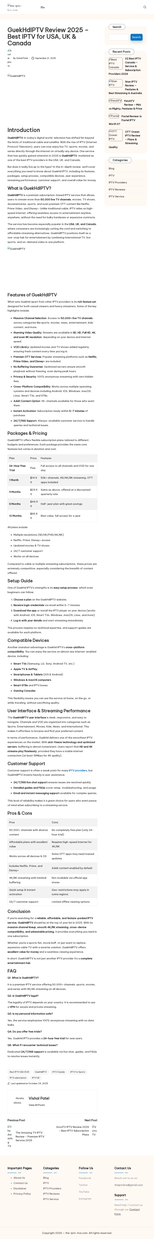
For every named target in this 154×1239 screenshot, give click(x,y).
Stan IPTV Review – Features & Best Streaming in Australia (125, 87)
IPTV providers (78, 770)
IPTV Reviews (117, 189)
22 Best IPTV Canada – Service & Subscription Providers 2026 (125, 66)
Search (117, 27)
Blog (111, 168)
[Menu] (42, 7)
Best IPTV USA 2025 (19, 1072)
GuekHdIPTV (41, 1072)
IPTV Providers (118, 182)
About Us (19, 1177)
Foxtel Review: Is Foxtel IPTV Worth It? (125, 120)
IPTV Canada (58, 1072)
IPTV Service (116, 196)
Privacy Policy (22, 1193)
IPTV (111, 175)
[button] (37, 1105)
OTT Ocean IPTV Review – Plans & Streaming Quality (124, 139)
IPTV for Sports (77, 1072)
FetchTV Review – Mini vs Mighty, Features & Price (125, 104)
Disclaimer (20, 1188)
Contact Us (21, 1183)
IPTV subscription (18, 1078)
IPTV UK (36, 1078)
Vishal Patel (39, 1098)
